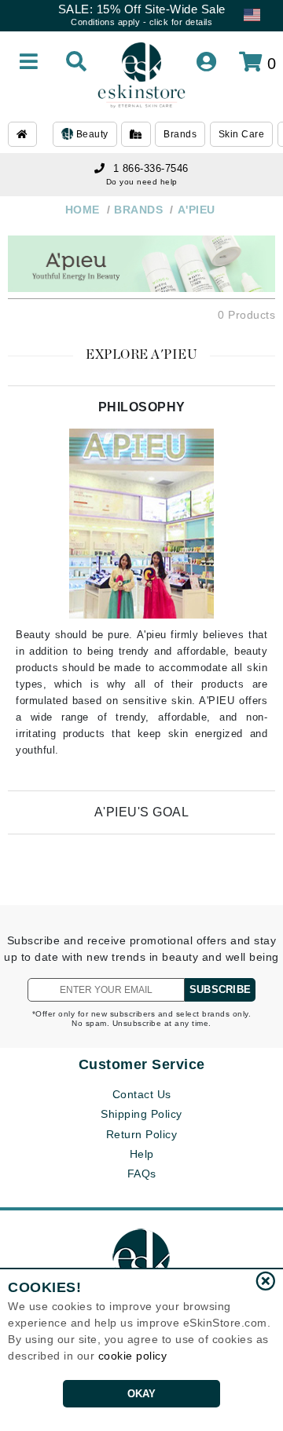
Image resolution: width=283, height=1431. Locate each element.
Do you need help (142, 181)
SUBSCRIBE (220, 989)
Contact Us (141, 1094)
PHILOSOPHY (142, 407)
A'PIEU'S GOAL (141, 812)
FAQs (141, 1173)
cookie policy (132, 1355)
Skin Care (242, 134)
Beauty (90, 134)
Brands (180, 134)
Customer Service (142, 1064)
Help (142, 1154)
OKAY (141, 1394)
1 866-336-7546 (151, 168)
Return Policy (142, 1134)
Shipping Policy (141, 1114)
